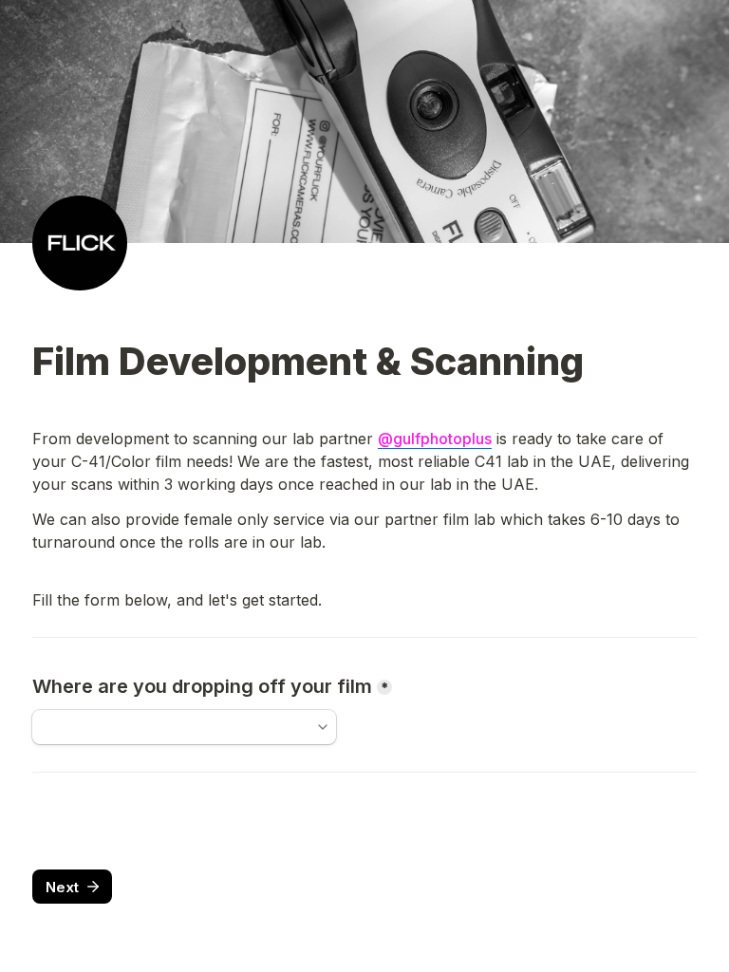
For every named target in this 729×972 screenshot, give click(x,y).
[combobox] (184, 727)
